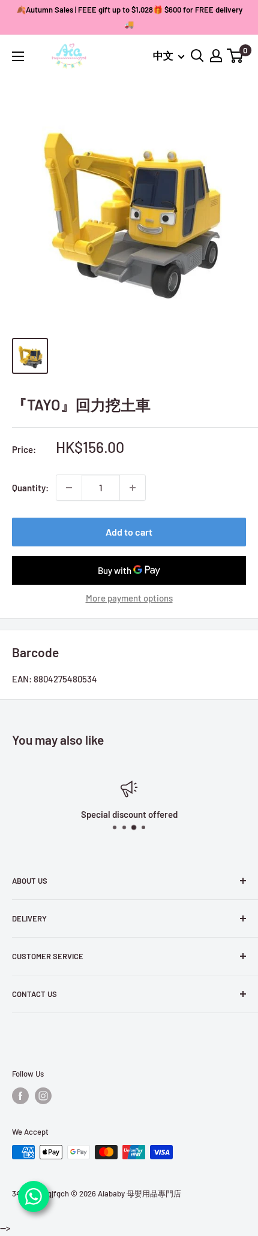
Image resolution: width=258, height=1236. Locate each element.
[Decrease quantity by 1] (69, 487)
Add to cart (129, 531)
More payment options (129, 598)
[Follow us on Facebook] (20, 1095)
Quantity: (30, 487)
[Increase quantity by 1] (132, 487)
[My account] (216, 55)
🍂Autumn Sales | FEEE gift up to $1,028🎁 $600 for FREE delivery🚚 (129, 17)
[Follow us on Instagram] (43, 1095)
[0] (235, 56)
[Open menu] (18, 56)
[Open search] (197, 55)
